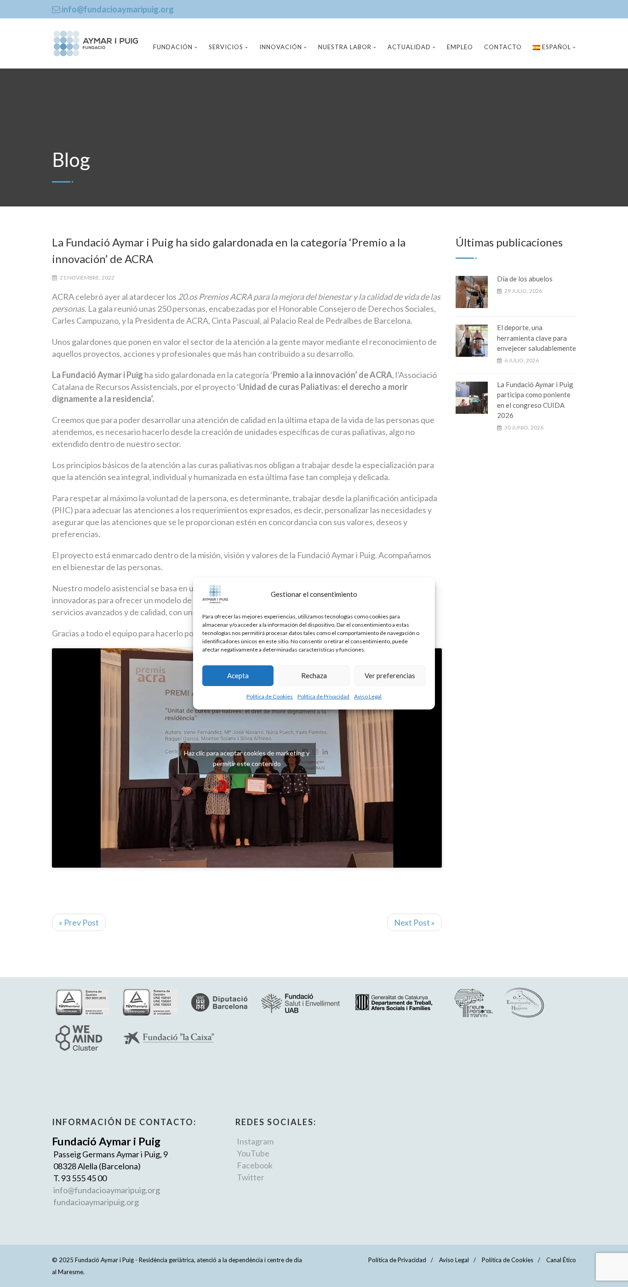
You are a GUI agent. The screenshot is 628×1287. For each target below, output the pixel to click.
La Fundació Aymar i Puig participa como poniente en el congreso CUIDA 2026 (535, 400)
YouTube (253, 1153)
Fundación (173, 47)
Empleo (460, 47)
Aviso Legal (368, 696)
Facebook (255, 1165)
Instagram (255, 1141)
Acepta (238, 675)
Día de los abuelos (525, 279)
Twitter (250, 1177)
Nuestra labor (344, 47)
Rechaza (314, 675)
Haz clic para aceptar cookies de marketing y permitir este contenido (246, 758)
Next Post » (414, 922)
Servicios (226, 47)
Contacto (503, 47)
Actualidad (409, 47)
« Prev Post (79, 922)
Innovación (280, 47)
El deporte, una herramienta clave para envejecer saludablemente (536, 337)
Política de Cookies (269, 696)
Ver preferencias (390, 675)
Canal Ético (561, 1260)
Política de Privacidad (323, 696)
